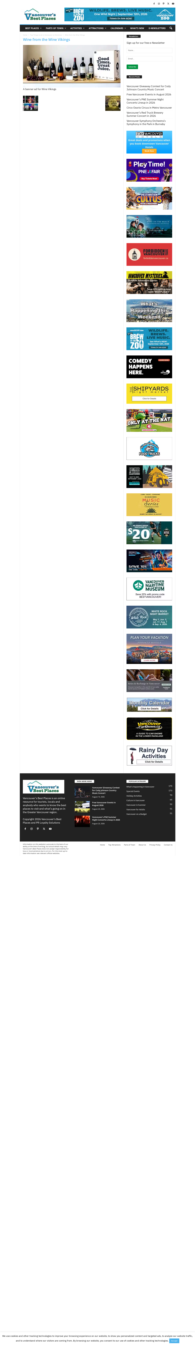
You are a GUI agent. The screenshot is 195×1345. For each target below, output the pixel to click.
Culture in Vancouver (135, 800)
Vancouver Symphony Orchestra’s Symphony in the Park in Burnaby (146, 122)
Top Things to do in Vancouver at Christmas (46, 35)
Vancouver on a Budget (136, 814)
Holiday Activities (134, 796)
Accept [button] (174, 1341)
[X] (168, 4)
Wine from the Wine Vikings (46, 39)
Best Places (32, 28)
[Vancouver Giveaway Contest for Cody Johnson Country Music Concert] (82, 792)
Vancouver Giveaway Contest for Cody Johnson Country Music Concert (149, 88)
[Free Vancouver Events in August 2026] (82, 806)
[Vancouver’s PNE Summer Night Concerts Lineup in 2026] (82, 821)
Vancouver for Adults (135, 809)
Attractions (96, 28)
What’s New (137, 28)
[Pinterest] (163, 4)
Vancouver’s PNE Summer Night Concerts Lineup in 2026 (145, 101)
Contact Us (168, 845)
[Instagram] (159, 4)
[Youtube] (173, 4)
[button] (170, 28)
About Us (142, 845)
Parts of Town (54, 28)
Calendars (117, 28)
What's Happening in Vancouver (140, 786)
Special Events (133, 791)
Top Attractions (114, 845)
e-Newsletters (157, 28)
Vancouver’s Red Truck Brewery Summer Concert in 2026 (145, 114)
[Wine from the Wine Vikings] (72, 66)
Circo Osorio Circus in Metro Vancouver (149, 107)
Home (25, 35)
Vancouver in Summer (136, 805)
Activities (76, 28)
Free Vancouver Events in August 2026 (149, 94)
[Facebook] (154, 4)
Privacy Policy (154, 845)
